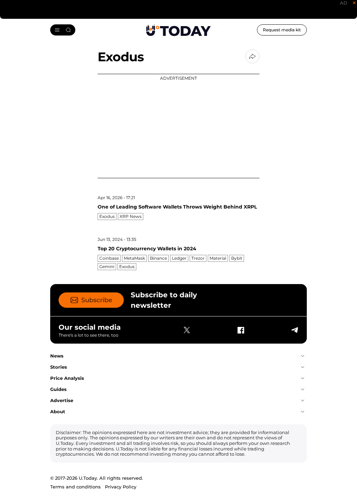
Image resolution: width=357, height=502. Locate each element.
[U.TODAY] (178, 30)
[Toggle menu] (62, 30)
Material (218, 258)
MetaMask (134, 258)
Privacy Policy (120, 486)
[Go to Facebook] (240, 330)
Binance (158, 258)
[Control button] (252, 56)
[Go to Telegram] (294, 330)
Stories (58, 367)
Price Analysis (67, 378)
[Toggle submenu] (302, 356)
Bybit (236, 258)
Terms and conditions (75, 486)
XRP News (131, 216)
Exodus (107, 216)
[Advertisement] (178, 126)
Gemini (106, 266)
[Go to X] (187, 330)
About (57, 411)
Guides (58, 389)
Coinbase (109, 258)
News (56, 356)
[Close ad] (354, 3)
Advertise (61, 400)
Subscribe (96, 300)
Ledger (179, 258)
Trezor (198, 258)
